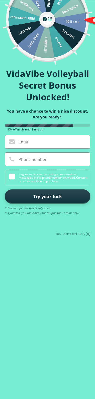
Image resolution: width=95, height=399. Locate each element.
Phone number (33, 159)
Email (24, 142)
